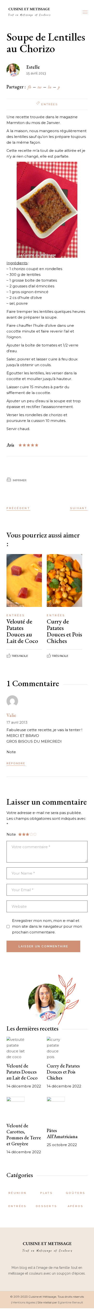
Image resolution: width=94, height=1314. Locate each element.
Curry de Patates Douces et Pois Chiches (64, 631)
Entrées (49, 104)
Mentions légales (24, 1302)
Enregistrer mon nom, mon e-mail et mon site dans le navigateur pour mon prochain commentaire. (47, 926)
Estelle (33, 67)
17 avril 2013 (17, 722)
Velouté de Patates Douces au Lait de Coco (22, 631)
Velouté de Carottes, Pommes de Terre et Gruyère (24, 1135)
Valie (11, 715)
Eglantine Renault (70, 1302)
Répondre (16, 763)
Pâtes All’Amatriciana (62, 1133)
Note (11, 752)
